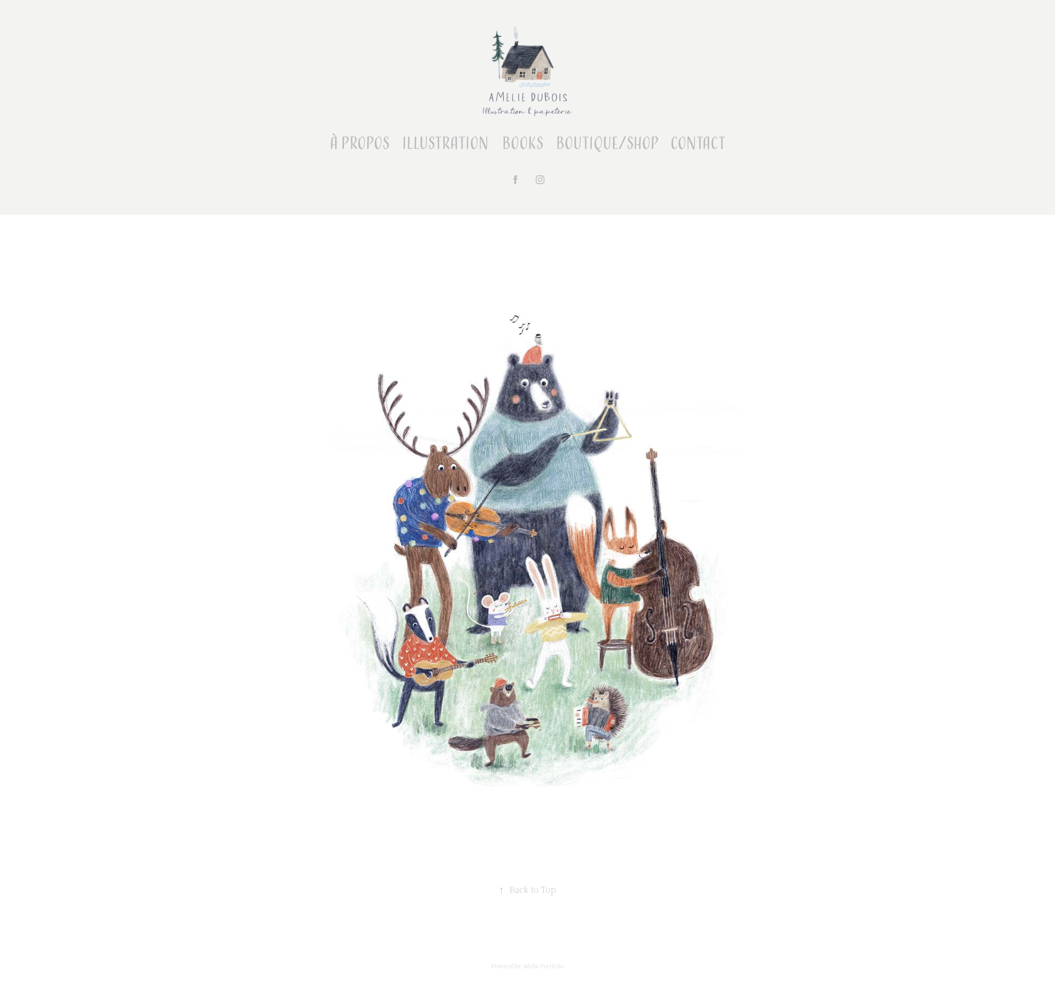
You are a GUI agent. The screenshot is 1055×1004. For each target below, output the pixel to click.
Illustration (445, 144)
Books (522, 144)
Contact (697, 144)
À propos (360, 144)
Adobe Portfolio (543, 966)
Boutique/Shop (607, 144)
